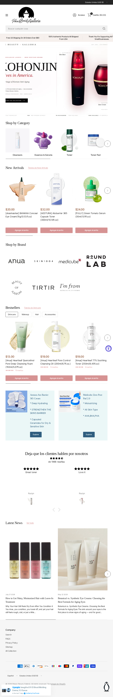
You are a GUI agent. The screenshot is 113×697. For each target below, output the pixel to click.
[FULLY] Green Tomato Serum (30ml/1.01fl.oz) (90, 215)
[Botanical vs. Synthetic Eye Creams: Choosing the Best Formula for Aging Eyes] (82, 559)
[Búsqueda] (104, 28)
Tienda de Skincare (32, 308)
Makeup (25, 314)
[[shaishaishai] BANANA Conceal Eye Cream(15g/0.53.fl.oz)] (22, 189)
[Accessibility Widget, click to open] (108, 348)
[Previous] (5, 144)
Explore (36, 434)
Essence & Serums (43, 155)
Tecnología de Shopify (56, 684)
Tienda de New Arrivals (38, 168)
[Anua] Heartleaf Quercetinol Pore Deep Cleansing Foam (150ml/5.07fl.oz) (20, 363)
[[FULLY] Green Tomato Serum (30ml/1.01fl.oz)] (91, 189)
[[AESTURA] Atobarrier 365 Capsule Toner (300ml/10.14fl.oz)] (56, 189)
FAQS (8, 639)
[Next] (107, 144)
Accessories (50, 314)
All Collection (11, 651)
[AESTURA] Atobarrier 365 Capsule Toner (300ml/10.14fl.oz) (53, 216)
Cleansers (17, 155)
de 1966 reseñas (56, 461)
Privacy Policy (12, 643)
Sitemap (9, 647)
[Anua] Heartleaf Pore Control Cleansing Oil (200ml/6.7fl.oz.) (55, 362)
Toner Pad (95, 155)
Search (9, 634)
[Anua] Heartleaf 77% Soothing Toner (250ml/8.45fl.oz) (91, 362)
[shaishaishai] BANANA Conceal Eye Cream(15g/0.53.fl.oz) (22, 215)
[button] (54, 510)
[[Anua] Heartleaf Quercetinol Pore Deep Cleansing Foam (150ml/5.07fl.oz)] (22, 336)
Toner (69, 155)
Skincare (12, 314)
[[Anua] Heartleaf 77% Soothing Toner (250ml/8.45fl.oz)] (91, 336)
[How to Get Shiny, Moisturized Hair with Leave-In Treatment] (30, 559)
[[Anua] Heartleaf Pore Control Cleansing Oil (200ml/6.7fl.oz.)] (56, 336)
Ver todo (30, 523)
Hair (37, 314)
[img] (56, 458)
